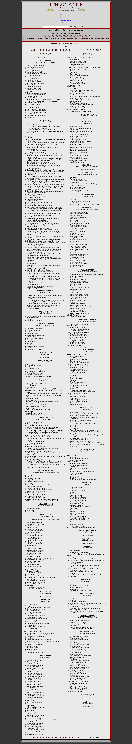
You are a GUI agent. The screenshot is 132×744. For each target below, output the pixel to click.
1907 (49, 37)
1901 (45, 37)
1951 (82, 37)
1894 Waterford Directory (65, 38)
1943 (78, 37)
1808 (56, 35)
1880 (84, 35)
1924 (70, 37)
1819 (60, 35)
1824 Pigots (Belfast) (41, 38)
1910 (57, 37)
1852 (68, 35)
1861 (72, 35)
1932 (74, 37)
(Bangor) (53, 38)
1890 (88, 35)
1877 (80, 35)
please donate (66, 20)
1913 (24, 38)
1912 (62, 37)
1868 (76, 35)
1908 (53, 37)
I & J (57, 50)
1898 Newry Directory (81, 38)
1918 (66, 37)
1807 (51, 35)
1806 (47, 35)
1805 (43, 35)
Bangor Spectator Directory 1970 (99, 38)
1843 (64, 35)
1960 (86, 37)
